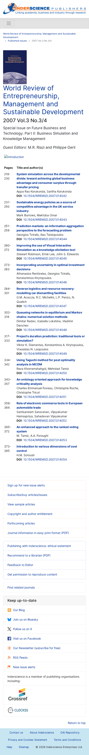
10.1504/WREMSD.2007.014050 (45, 373)
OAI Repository (69, 732)
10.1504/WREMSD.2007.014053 (45, 440)
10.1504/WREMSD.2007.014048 (45, 329)
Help (9, 747)
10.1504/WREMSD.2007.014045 (45, 258)
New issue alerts (24, 667)
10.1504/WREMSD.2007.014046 (45, 282)
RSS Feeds (20, 657)
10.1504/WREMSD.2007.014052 (45, 420)
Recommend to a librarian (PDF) (29, 555)
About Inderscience (42, 732)
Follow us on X (22, 629)
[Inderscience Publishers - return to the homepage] (44, 7)
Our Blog (19, 610)
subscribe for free (47, 648)
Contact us (16, 732)
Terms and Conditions (67, 739)
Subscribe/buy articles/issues (27, 495)
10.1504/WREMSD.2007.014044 (45, 239)
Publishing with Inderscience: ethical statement (39, 546)
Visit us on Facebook (27, 638)
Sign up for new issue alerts (26, 485)
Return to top (77, 723)
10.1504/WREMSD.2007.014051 (44, 396)
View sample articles (21, 504)
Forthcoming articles (21, 523)
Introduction (15, 157)
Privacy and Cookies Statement (27, 739)
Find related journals (21, 587)
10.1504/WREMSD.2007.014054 (45, 459)
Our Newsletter (23, 648)
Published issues (17, 40)
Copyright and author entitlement (29, 514)
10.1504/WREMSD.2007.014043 (45, 219)
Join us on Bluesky (25, 619)
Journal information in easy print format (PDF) (38, 533)
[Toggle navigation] (8, 23)
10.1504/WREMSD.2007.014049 (45, 353)
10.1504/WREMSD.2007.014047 (45, 306)
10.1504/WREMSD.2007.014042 (45, 195)
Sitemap (24, 747)
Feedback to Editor (20, 565)
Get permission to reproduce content (32, 574)
